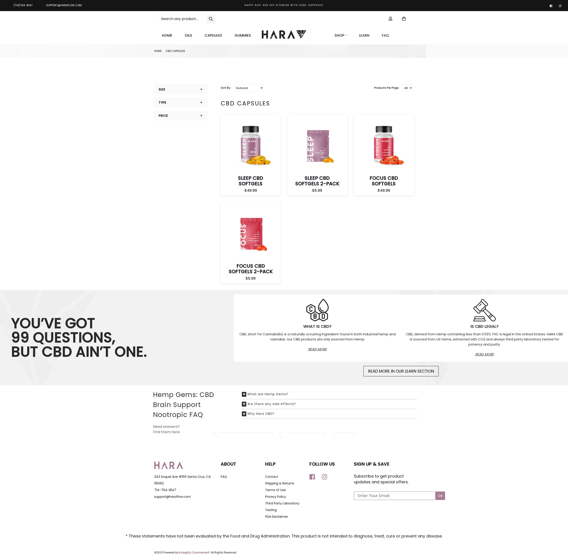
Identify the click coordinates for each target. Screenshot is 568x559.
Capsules (213, 35)
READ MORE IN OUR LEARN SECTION (401, 371)
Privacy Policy (275, 496)
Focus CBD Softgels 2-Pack (251, 269)
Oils (188, 35)
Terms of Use (275, 490)
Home (167, 35)
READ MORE (317, 349)
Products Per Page (386, 88)
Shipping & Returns (279, 483)
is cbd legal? (485, 326)
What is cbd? (317, 326)
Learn (364, 35)
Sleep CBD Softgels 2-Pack (317, 181)
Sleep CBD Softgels (250, 181)
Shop (339, 35)
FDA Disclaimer (276, 516)
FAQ (385, 35)
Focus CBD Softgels (384, 181)
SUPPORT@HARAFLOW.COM (64, 5)
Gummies (243, 35)
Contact (271, 476)
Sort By (225, 88)
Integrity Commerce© (194, 552)
